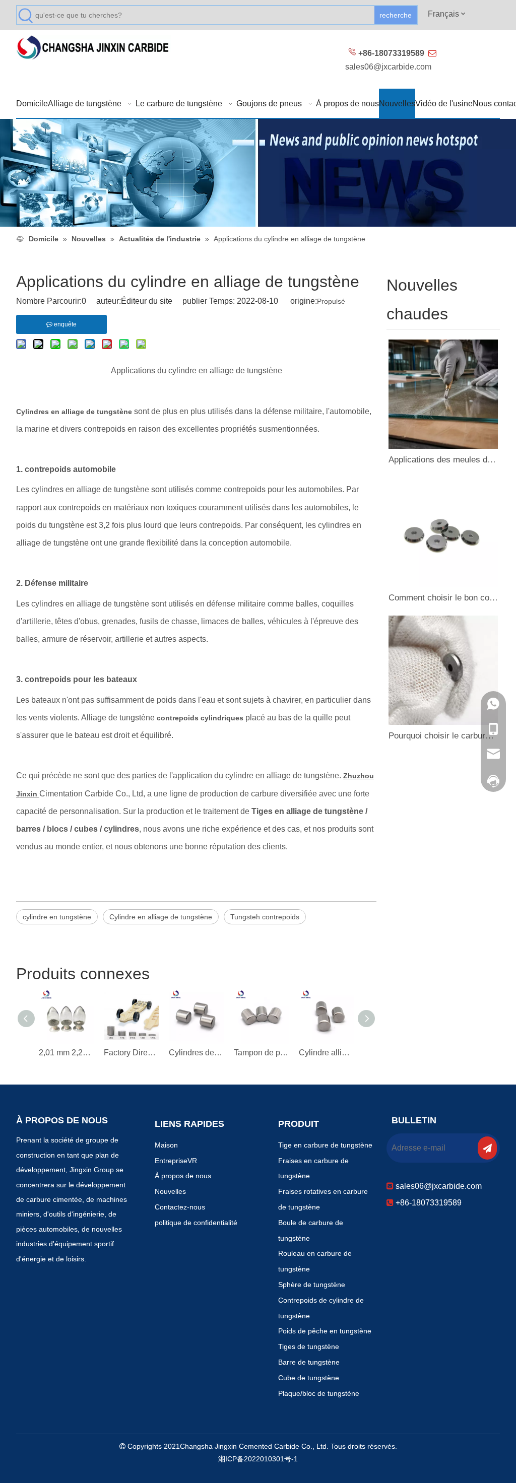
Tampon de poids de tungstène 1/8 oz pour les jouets (261, 1052)
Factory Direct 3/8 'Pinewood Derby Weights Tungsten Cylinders (131, 1052)
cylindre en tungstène (57, 917)
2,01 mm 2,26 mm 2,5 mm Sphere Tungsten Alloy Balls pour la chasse (66, 1052)
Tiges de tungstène (308, 1346)
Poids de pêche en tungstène (324, 1331)
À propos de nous (183, 1176)
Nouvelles (170, 1191)
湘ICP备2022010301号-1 (258, 1459)
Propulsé (331, 301)
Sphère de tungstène (311, 1284)
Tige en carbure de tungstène (325, 1145)
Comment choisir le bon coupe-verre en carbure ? (443, 597)
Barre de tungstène (309, 1362)
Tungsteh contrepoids (264, 917)
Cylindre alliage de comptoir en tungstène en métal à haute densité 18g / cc (326, 1052)
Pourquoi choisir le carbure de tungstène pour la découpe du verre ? (443, 735)
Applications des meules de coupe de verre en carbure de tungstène (443, 459)
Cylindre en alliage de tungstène (160, 917)
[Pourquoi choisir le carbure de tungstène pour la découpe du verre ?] (443, 670)
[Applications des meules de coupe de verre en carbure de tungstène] (443, 394)
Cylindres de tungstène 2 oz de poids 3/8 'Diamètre (196, 1052)
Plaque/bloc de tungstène (318, 1393)
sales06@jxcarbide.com (388, 66)
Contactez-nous (180, 1207)
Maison (166, 1145)
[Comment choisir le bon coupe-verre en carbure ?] (443, 532)
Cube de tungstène (308, 1378)
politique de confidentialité (196, 1223)
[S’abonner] (487, 1148)
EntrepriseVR (176, 1161)
